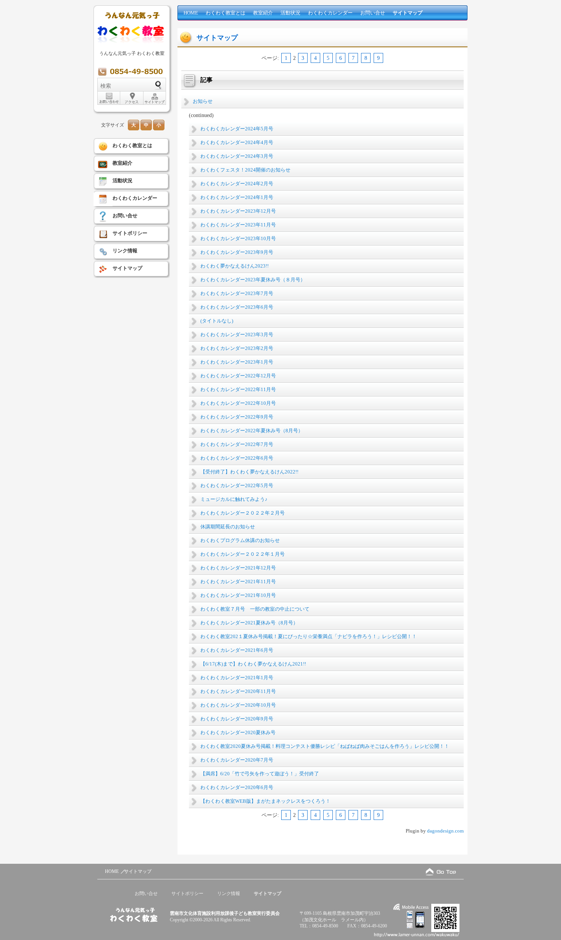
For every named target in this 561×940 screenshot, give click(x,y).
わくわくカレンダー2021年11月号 (238, 581)
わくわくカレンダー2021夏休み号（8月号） (249, 623)
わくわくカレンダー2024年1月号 (236, 197)
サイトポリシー (130, 233)
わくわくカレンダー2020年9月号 (236, 719)
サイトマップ (407, 13)
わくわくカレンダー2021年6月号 (236, 650)
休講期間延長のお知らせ (227, 526)
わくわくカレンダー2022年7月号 (236, 444)
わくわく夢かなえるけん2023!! (234, 266)
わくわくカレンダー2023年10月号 (238, 238)
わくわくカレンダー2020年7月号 (236, 760)
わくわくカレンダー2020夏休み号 (238, 732)
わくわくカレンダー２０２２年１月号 (242, 554)
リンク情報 (125, 250)
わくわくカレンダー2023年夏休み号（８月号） (252, 279)
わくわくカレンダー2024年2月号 (236, 183)
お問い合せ (372, 13)
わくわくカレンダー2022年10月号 (238, 403)
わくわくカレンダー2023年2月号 (236, 348)
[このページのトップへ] (441, 871)
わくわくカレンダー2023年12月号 (238, 211)
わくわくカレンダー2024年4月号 (236, 142)
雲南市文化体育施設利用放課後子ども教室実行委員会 (225, 913)
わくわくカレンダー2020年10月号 (238, 705)
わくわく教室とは (225, 13)
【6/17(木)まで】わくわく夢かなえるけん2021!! (253, 664)
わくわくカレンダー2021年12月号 (238, 568)
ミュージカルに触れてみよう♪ (234, 499)
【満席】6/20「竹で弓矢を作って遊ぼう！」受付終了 (259, 773)
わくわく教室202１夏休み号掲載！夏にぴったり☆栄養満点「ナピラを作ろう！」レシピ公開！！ (308, 636)
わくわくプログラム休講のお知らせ (240, 540)
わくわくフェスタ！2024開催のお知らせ (245, 170)
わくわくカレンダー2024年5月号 (236, 129)
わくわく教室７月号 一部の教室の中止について (255, 609)
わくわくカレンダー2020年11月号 (238, 691)
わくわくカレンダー (330, 13)
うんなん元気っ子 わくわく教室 (131, 53)
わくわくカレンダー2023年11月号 (238, 225)
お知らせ (203, 101)
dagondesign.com (445, 831)
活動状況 (290, 13)
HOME (191, 13)
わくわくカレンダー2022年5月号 (236, 485)
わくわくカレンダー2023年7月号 (236, 293)
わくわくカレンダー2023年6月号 (236, 307)
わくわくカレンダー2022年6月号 (236, 458)
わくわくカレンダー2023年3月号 (236, 334)
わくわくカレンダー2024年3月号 (236, 156)
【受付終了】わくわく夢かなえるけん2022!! (249, 472)
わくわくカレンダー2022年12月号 (238, 376)
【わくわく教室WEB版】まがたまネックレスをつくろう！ (265, 801)
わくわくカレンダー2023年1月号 (236, 362)
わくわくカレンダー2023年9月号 (236, 252)
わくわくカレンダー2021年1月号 (236, 677)
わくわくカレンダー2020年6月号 (236, 787)
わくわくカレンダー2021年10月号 (238, 595)
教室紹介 (263, 13)
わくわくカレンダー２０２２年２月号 (242, 513)
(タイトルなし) (216, 321)
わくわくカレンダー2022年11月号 (238, 389)
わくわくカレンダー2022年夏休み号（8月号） (251, 430)
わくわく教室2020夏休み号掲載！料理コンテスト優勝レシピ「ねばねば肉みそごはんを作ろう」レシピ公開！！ (324, 746)
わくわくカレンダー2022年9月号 (236, 417)
